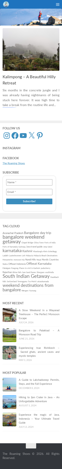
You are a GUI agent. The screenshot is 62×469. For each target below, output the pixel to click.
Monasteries (8, 260)
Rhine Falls (17, 272)
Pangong (14, 268)
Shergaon (40, 272)
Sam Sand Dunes (29, 272)
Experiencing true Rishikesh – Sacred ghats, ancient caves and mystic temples (39, 352)
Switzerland (12, 282)
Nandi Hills (30, 260)
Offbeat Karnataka (38, 263)
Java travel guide (34, 247)
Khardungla (38, 251)
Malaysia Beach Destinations (46, 256)
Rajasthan (7, 272)
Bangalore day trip (37, 233)
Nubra (5, 264)
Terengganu (22, 282)
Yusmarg (32, 291)
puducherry (45, 268)
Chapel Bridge (27, 243)
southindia (49, 272)
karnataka (12, 250)
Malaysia (29, 256)
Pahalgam (7, 268)
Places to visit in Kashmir (29, 268)
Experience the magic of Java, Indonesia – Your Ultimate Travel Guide (39, 419)
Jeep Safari (47, 247)
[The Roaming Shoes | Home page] (7, 4)
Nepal (39, 260)
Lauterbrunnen (15, 256)
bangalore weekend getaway (23, 239)
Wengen (25, 291)
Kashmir (27, 251)
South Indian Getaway (26, 276)
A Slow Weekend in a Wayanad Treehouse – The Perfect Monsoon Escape (39, 314)
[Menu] (57, 4)
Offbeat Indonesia (17, 264)
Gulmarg (21, 247)
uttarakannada (43, 282)
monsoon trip (19, 260)
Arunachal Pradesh (13, 233)
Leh (23, 256)
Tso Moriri (32, 282)
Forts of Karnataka (10, 247)
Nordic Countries (50, 260)
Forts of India (49, 243)
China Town (39, 243)
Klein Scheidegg (50, 251)
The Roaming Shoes (14, 163)
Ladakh (5, 256)
